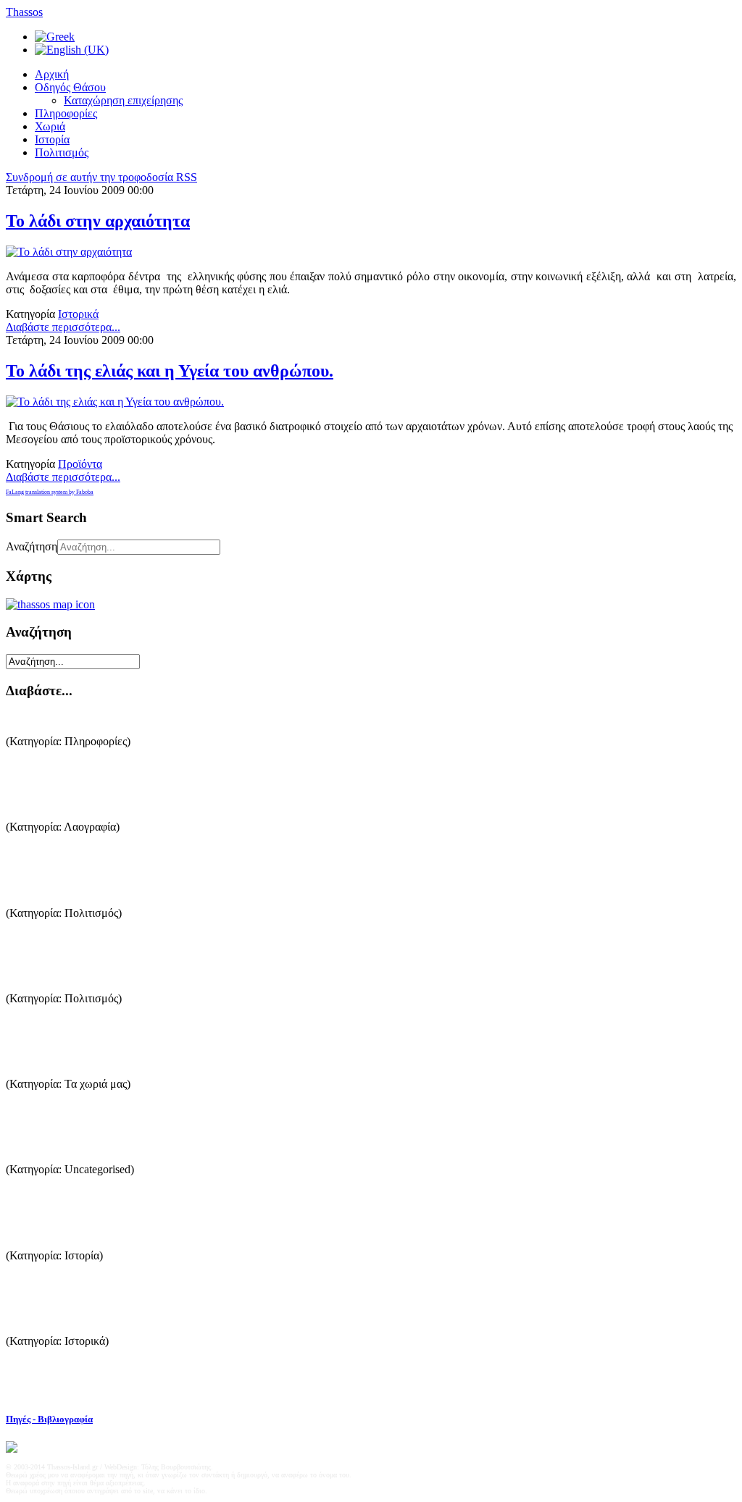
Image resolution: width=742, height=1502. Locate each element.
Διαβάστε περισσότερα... (63, 327)
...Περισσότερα (41, 773)
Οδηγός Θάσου (70, 87)
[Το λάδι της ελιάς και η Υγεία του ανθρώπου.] (115, 401)
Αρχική (52, 74)
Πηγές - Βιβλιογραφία (49, 1419)
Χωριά (50, 126)
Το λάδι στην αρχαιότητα (98, 220)
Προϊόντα (80, 464)
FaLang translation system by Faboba (49, 492)
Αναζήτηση (31, 546)
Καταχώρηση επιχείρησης (123, 100)
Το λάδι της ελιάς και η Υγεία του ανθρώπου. (169, 370)
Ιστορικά (78, 314)
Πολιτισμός (61, 152)
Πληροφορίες (66, 113)
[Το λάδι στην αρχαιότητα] (69, 252)
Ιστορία (52, 139)
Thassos (24, 12)
